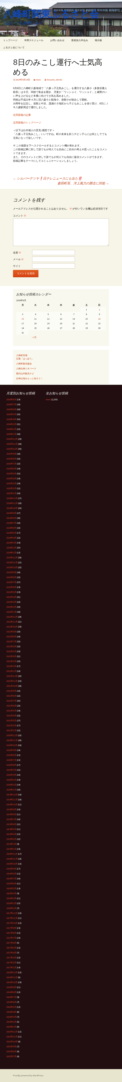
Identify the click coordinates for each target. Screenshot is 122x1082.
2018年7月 (11, 878)
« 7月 (34, 337)
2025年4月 (11, 478)
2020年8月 (11, 755)
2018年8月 (11, 873)
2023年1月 (11, 611)
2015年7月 (11, 1056)
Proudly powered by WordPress (28, 1075)
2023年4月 (11, 597)
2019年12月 (11, 794)
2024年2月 (11, 547)
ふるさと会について (14, 47)
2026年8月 (11, 399)
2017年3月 (11, 957)
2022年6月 (11, 646)
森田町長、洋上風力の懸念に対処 (83, 183)
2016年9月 (11, 987)
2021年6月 (11, 705)
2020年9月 (11, 750)
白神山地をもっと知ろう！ (29, 378)
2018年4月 (11, 893)
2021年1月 (11, 730)
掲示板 (98, 40)
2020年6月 (11, 765)
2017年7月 (11, 937)
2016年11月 (11, 977)
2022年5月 (11, 651)
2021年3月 (11, 720)
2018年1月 (11, 908)
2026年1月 (11, 434)
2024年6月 (11, 527)
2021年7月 (11, 700)
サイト (17, 266)
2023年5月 (11, 592)
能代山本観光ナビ (25, 373)
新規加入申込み (79, 40)
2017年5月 (11, 947)
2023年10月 (11, 567)
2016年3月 (11, 1016)
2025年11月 (11, 443)
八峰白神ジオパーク (26, 368)
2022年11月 (11, 621)
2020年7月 (11, 760)
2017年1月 (11, 967)
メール (18, 259)
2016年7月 (11, 997)
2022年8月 (11, 636)
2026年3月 (11, 424)
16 (99, 318)
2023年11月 (11, 562)
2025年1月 (11, 493)
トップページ (10, 40)
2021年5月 (11, 710)
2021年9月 (11, 690)
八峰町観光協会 (24, 363)
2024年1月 (11, 552)
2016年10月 (11, 982)
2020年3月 (11, 779)
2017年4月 (11, 952)
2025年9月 (11, 453)
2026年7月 (11, 404)
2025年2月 (11, 488)
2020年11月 (11, 740)
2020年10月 (11, 745)
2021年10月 (11, 685)
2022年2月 (11, 666)
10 (23, 318)
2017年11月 (11, 918)
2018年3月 (11, 898)
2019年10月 (11, 804)
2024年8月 (11, 518)
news (38, 79)
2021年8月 (11, 695)
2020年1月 (11, 789)
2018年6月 (11, 883)
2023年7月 (11, 582)
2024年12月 (11, 498)
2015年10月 (11, 1041)
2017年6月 (11, 942)
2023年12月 (11, 557)
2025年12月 (11, 439)
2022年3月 (11, 661)
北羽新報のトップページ (27, 122)
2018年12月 (11, 853)
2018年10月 (11, 863)
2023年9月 (11, 572)
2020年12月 (11, 735)
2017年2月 (11, 962)
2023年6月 (11, 587)
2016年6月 (11, 1002)
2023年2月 (11, 606)
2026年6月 (11, 409)
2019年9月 (11, 809)
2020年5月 (11, 769)
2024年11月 (11, 503)
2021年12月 (11, 676)
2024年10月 (11, 508)
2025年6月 (11, 468)
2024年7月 (11, 522)
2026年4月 (11, 419)
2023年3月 (11, 602)
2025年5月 (11, 473)
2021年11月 (11, 681)
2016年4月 (11, 1011)
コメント (19, 215)
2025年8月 (11, 458)
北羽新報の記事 (22, 114)
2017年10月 (11, 923)
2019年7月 (11, 819)
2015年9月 (11, 1046)
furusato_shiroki (54, 79)
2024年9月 (11, 513)
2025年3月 (11, 483)
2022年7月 (11, 641)
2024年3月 (11, 542)
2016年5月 (11, 1007)
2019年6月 (11, 824)
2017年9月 (11, 927)
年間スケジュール (33, 40)
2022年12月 (11, 616)
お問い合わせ (57, 40)
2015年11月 (11, 1036)
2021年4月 (11, 715)
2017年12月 (11, 913)
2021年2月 (11, 725)
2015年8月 (11, 1051)
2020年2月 (11, 784)
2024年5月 (11, 532)
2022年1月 (11, 671)
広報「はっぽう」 (25, 358)
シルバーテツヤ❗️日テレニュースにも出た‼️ (47, 178)
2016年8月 (11, 992)
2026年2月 (11, 429)
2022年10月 (11, 626)
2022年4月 (11, 656)
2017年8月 (11, 932)
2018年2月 (11, 903)
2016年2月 (11, 1021)
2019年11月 (11, 799)
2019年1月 (11, 848)
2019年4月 (11, 834)
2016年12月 (11, 972)
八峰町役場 (21, 355)
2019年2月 (11, 844)
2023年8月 (11, 577)
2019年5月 (11, 829)
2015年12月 (11, 1031)
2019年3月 (11, 839)
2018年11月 (11, 858)
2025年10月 (11, 448)
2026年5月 (11, 414)
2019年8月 (11, 814)
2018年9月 (11, 868)
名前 (17, 252)
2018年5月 (11, 888)
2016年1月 (11, 1026)
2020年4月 (11, 774)
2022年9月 (11, 631)
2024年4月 (11, 537)
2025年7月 (11, 463)
